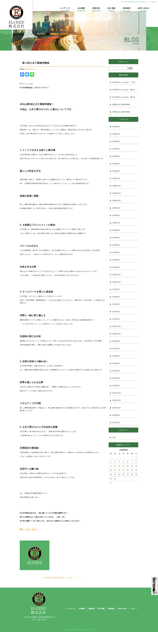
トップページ (66, 9)
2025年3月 (116, 252)
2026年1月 (116, 178)
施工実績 (111, 9)
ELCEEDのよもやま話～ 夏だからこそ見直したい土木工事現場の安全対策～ (125, 90)
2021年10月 (116, 408)
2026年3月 (116, 164)
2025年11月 (116, 193)
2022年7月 (116, 349)
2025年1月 (116, 267)
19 (123, 470)
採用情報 (125, 9)
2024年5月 (116, 297)
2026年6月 (116, 141)
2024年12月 (116, 275)
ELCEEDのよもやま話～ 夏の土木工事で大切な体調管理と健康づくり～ (125, 97)
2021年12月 (116, 393)
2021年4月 (116, 423)
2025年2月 (116, 260)
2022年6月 (116, 356)
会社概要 (81, 9)
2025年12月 (116, 186)
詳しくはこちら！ (29, 529)
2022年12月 (116, 326)
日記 (114, 437)
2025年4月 (116, 245)
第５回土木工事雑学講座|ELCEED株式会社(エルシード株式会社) (139, 1)
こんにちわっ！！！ (72, 577)
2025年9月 (116, 208)
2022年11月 (116, 334)
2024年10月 (116, 282)
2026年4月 (116, 156)
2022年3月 (116, 371)
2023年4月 (116, 304)
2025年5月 (116, 238)
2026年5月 (116, 149)
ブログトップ (123, 62)
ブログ (133, 608)
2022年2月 (116, 378)
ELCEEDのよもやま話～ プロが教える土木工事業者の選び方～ (125, 82)
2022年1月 (116, 386)
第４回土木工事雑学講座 (52, 577)
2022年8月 (116, 341)
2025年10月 (116, 201)
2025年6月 (116, 230)
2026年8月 (116, 127)
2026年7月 (116, 134)
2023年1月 (116, 319)
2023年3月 (116, 312)
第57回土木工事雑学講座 (121, 112)
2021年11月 (116, 400)
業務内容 (96, 9)
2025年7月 (116, 223)
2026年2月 (116, 171)
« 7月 (110, 483)
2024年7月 (116, 289)
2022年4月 (116, 363)
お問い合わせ (142, 9)
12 (123, 466)
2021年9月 (116, 415)
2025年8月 (116, 215)
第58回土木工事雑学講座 (121, 104)
